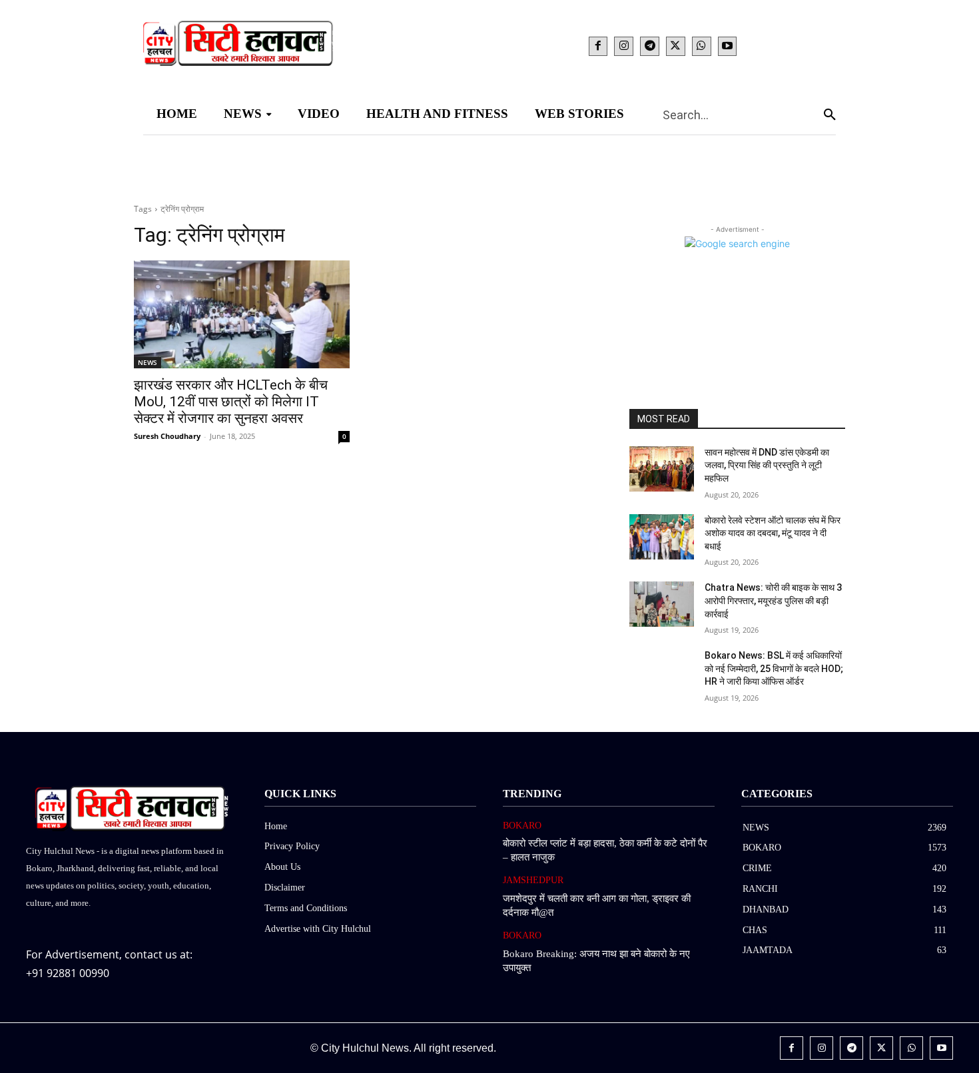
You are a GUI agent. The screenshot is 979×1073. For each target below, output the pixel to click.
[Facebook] (598, 46)
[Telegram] (649, 46)
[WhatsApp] (701, 46)
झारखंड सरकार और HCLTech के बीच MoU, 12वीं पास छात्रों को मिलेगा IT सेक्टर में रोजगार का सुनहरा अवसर (231, 401)
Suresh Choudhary (167, 436)
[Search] (830, 114)
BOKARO (522, 826)
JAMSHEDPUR (533, 880)
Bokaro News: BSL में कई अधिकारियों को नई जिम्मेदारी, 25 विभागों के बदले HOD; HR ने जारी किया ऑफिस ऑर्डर (774, 668)
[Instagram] (623, 46)
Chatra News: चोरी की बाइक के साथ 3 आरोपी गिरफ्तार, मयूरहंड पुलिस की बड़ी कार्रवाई (773, 600)
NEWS (147, 362)
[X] (675, 46)
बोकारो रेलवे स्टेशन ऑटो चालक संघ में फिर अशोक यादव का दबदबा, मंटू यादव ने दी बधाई (772, 533)
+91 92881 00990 (67, 973)
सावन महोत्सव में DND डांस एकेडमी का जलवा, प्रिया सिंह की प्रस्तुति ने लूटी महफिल (767, 465)
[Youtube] (727, 46)
